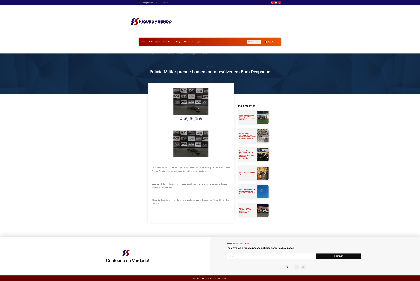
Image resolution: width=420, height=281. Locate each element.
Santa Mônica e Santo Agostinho (247, 173)
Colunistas (167, 42)
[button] (181, 119)
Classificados (189, 42)
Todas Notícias (154, 42)
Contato (200, 42)
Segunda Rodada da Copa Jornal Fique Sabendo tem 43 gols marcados (247, 117)
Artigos (179, 42)
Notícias (210, 66)
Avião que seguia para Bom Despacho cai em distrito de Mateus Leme (247, 192)
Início (144, 42)
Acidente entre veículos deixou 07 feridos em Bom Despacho (246, 210)
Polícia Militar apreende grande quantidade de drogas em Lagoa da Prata (247, 136)
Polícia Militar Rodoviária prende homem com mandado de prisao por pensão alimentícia (246, 154)
